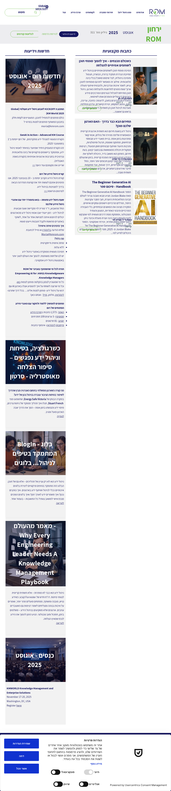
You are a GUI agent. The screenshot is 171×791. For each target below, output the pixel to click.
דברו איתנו (41, 8)
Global (42, 5)
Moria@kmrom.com (52, 234)
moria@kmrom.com (52, 126)
